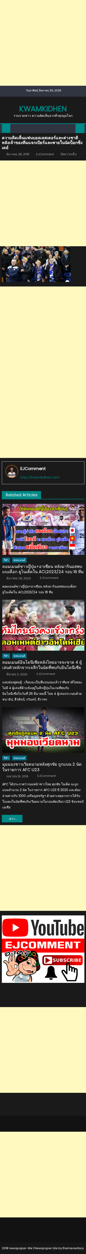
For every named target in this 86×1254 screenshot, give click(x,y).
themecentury (73, 1248)
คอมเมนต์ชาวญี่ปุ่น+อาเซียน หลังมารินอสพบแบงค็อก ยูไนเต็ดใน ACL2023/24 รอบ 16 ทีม (43, 569)
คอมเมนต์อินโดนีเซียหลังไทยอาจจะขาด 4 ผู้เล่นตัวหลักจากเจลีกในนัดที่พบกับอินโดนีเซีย (42, 665)
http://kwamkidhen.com (40, 477)
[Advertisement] (43, 43)
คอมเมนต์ (19, 560)
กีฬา (6, 560)
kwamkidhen (43, 109)
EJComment (45, 154)
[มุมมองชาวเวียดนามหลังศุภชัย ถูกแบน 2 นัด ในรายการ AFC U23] (43, 730)
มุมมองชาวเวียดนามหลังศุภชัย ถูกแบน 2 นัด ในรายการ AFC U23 (42, 767)
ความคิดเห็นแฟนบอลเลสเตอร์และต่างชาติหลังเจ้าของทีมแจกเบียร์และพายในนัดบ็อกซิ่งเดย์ (15, 818)
